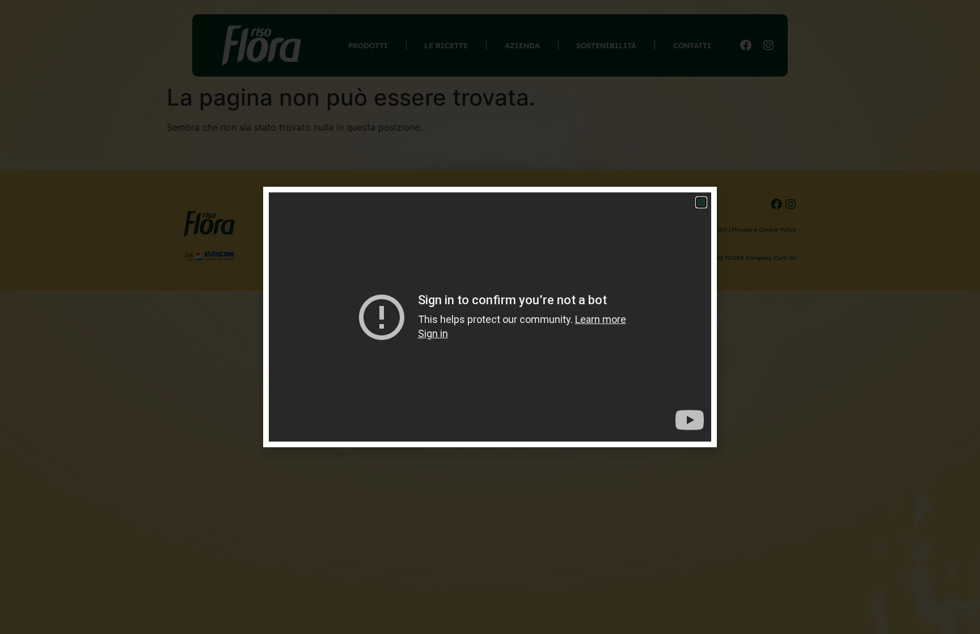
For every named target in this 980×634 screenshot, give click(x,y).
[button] (701, 202)
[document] (490, 317)
